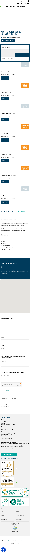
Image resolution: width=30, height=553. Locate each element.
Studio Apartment (7, 196)
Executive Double (7, 72)
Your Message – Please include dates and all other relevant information (13, 357)
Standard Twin (6, 154)
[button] (8, 40)
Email (2, 334)
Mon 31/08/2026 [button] (6, 47)
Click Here (21, 211)
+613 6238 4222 (4, 428)
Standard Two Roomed (8, 175)
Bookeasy (10, 540)
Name (2, 322)
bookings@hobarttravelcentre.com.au (9, 421)
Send (7, 390)
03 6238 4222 (12, 1)
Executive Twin (6, 92)
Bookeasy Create (24, 540)
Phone (2, 345)
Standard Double (6, 134)
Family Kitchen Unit (8, 113)
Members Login (9, 454)
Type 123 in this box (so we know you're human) (12, 372)
